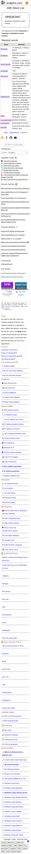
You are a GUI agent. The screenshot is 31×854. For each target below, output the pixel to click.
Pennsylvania (6, 615)
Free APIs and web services (11, 375)
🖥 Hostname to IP (8, 448)
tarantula (5, 96)
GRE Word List (14, 132)
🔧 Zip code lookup (8, 493)
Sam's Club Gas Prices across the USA (15, 179)
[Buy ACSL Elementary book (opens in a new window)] (8, 290)
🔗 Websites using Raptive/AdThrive (14, 797)
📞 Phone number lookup (11, 438)
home (4, 842)
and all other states (8, 708)
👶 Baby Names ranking (10, 523)
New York (5, 599)
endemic (4, 55)
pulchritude (6, 120)
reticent (4, 76)
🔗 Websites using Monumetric (12, 807)
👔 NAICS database (9, 392)
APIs (19, 848)
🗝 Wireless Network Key (10, 476)
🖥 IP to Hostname (8, 443)
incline (4, 127)
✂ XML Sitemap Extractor (11, 769)
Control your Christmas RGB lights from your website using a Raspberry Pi (14, 254)
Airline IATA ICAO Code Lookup (13, 168)
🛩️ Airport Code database (11, 397)
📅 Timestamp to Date (9, 739)
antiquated (6, 64)
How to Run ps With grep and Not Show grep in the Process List (15, 215)
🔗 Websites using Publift (11, 816)
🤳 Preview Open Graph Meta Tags (14, 760)
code (15, 845)
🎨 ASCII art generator (10, 744)
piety (3, 116)
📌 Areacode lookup (9, 498)
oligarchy (5, 123)
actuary (4, 71)
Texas (4, 622)
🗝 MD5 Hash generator (10, 721)
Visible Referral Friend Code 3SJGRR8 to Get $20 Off (15, 203)
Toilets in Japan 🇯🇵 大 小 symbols (11, 238)
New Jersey (6, 591)
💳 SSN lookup (7, 488)
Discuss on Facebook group (10, 356)
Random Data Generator (10, 170)
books (25, 848)
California (5, 576)
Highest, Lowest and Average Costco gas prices (14, 558)
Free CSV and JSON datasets (12, 371)
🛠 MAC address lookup (10, 410)
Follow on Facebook (8, 353)
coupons (13, 848)
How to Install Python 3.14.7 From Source (13, 198)
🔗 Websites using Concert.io (12, 821)
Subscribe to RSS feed (9, 350)
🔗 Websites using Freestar (11, 830)
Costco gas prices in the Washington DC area (14, 566)
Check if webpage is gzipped (12, 163)
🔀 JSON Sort (7, 725)
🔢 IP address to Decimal (11, 429)
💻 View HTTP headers (10, 457)
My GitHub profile (7, 359)
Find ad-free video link (10, 161)
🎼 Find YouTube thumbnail (11, 716)
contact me (20, 842)
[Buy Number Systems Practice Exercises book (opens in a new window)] (21, 290)
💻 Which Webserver (9, 462)
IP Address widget (8, 366)
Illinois (4, 661)
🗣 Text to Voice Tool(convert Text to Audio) (9, 529)
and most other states (9, 638)
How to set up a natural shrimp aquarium (13, 249)
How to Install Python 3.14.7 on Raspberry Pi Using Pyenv (14, 193)
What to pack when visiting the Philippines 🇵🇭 (15, 242)
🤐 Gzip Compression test (11, 518)
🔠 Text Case (6, 730)
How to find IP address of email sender (12, 231)
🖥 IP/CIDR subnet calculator (11, 452)
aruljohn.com (14, 3)
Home (6, 132)
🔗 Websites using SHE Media (12, 835)
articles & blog (6, 845)
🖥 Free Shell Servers (9, 383)
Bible (20, 845)
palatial (4, 49)
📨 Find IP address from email (12, 419)
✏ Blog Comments (6, 264)
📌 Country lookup (8, 502)
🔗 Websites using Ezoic (10, 783)
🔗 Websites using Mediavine (12, 788)
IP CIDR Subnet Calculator (11, 172)
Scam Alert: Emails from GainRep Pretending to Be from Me (15, 209)
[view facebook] (6, 138)
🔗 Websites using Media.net (12, 825)
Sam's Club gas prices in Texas (13, 646)
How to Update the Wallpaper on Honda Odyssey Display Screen (13, 221)
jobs (3, 851)
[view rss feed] (2, 138)
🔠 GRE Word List (8, 388)
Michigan (5, 584)
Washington (6, 630)
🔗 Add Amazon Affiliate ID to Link (13, 778)
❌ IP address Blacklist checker (13, 424)
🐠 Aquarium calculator (10, 735)
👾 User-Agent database (10, 535)
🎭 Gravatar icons (8, 540)
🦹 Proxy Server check (10, 549)
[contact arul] (15, 138)
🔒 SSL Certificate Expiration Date (14, 433)
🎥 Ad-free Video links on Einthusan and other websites (14, 512)
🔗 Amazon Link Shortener (11, 774)
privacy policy (16, 851)
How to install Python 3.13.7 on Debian (13, 235)
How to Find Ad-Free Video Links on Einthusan (15, 188)
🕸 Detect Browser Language (12, 545)
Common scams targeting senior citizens (13, 246)
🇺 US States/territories (10, 483)
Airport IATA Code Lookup (11, 165)
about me (10, 842)
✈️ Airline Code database (11, 402)
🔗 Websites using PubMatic (12, 811)
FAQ (8, 851)
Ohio (3, 607)
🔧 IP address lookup (9, 415)
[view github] (11, 138)
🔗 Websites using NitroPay (11, 802)
